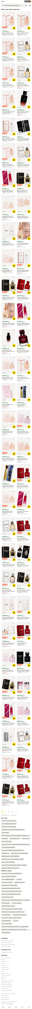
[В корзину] (14, 28)
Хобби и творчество (5, 975)
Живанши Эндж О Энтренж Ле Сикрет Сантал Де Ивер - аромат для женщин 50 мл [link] (8, 324)
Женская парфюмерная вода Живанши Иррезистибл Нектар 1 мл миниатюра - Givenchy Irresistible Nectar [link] (8, 405)
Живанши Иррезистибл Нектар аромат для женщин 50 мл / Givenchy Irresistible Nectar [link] (23, 432)
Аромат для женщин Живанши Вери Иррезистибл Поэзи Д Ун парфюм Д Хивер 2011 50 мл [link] (23, 405)
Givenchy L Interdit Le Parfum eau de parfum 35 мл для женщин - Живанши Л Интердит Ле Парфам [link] (8, 698)
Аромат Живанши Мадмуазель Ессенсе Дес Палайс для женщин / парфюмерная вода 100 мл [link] (23, 565)
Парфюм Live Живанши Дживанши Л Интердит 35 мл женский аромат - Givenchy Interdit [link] (23, 749)
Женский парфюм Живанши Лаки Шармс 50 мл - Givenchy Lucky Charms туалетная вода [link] (8, 112)
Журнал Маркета (5, 999)
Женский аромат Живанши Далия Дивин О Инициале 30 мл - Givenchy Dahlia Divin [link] (23, 618)
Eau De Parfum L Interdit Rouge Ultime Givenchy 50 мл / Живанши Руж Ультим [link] (23, 486)
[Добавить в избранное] (14, 13)
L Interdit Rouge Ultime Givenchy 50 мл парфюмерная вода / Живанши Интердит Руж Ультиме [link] (22, 644)
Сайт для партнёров (5, 946)
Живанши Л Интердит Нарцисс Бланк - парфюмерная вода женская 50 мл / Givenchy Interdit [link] (8, 539)
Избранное (16, 1007)
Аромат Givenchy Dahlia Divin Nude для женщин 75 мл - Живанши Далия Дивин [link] (8, 644)
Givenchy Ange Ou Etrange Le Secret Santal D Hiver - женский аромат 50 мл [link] (23, 244)
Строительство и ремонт (6, 986)
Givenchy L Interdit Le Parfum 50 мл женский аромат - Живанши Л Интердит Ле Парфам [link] (23, 591)
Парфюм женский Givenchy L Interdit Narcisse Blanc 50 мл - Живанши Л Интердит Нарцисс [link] (23, 165)
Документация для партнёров (8, 944)
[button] (30, 5)
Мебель (3, 959)
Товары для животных (6, 984)
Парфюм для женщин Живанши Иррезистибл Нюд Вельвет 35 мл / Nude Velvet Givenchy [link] (23, 459)
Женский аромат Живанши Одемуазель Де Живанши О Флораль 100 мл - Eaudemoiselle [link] (8, 618)
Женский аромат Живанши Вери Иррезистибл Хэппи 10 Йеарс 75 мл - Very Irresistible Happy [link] (8, 724)
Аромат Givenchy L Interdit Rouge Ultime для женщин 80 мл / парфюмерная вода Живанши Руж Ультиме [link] (23, 802)
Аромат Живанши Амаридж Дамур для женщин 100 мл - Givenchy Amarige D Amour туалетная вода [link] (8, 139)
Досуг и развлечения (6, 957)
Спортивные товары (5, 982)
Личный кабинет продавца (7, 940)
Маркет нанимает (5, 997)
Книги (2, 978)
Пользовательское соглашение (8, 993)
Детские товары (5, 988)
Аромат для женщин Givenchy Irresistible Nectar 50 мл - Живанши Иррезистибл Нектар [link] (23, 724)
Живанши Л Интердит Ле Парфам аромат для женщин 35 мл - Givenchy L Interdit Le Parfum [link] (8, 802)
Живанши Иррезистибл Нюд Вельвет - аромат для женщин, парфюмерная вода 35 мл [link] (8, 217)
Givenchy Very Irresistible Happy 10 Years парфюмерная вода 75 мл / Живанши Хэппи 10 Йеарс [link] (23, 512)
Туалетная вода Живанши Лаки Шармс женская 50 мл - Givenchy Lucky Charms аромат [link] (8, 59)
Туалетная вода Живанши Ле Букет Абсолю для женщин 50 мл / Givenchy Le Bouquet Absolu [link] (23, 698)
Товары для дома (5, 969)
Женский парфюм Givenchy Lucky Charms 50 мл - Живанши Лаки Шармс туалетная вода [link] (8, 776)
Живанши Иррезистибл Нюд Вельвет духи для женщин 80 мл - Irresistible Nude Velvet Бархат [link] (8, 432)
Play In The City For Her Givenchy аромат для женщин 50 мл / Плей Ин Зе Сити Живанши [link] (8, 749)
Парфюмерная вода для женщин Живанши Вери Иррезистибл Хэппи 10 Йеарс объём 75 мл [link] (7, 191)
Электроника (4, 965)
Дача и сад (3, 977)
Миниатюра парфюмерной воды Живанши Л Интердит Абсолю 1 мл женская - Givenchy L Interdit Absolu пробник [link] (23, 139)
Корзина (22, 1007)
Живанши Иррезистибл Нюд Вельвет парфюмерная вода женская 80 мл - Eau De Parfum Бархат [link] (23, 217)
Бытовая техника (5, 961)
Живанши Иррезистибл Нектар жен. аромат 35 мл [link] (8, 671)
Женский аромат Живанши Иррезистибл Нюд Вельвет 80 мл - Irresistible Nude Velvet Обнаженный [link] (8, 459)
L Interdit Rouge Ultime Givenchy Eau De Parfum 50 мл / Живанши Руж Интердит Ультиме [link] (23, 539)
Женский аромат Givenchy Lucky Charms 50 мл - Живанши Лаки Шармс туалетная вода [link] (23, 33)
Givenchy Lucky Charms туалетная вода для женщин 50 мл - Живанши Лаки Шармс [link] (23, 378)
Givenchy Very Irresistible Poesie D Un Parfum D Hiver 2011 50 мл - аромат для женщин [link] (8, 486)
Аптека (2, 971)
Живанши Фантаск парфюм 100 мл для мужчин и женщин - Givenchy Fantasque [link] (23, 112)
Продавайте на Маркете (6, 942)
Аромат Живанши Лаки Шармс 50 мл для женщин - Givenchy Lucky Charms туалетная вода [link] (8, 33)
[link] (9, 821)
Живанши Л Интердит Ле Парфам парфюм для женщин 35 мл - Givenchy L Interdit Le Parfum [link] (23, 191)
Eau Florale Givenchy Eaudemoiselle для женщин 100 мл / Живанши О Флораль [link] (8, 244)
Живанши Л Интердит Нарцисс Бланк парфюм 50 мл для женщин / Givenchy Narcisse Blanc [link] (23, 85)
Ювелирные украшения (6, 990)
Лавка (9, 1007)
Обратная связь (4, 995)
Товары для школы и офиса (7, 980)
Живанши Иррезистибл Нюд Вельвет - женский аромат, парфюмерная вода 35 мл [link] (8, 378)
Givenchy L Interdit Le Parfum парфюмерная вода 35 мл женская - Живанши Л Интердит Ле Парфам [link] (8, 298)
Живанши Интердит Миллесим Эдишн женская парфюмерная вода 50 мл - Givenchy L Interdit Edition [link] (8, 591)
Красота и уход (4, 973)
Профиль (29, 1007)
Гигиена (3, 963)
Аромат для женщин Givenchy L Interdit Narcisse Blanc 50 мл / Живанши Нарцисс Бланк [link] (23, 59)
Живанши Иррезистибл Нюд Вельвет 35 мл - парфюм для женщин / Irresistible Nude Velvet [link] (7, 271)
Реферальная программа (6, 952)
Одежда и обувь (5, 967)
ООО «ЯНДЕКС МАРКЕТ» (10, 1002)
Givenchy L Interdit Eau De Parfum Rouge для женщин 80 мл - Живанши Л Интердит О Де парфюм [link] (23, 351)
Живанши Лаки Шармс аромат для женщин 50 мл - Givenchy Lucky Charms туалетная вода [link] (8, 165)
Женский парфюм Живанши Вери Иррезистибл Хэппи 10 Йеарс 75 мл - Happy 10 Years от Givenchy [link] (23, 324)
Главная (3, 1007)
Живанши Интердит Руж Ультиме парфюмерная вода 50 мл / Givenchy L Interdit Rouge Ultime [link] (23, 776)
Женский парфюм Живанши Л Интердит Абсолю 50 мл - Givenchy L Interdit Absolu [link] (23, 671)
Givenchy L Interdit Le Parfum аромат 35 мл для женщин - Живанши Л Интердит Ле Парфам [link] (8, 565)
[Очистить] (26, 5)
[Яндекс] (11, 1004)
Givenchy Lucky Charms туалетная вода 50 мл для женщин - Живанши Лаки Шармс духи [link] (8, 85)
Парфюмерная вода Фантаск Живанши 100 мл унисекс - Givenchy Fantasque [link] (8, 351)
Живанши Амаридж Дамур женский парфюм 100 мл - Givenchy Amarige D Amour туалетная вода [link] (23, 271)
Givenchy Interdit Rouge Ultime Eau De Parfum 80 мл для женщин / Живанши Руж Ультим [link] (23, 298)
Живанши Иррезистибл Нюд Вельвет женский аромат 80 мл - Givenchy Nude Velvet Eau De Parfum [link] (8, 512)
